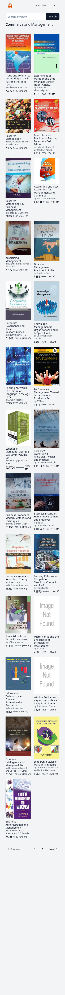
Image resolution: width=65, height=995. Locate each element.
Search (53, 16)
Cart (54, 5)
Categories (40, 5)
